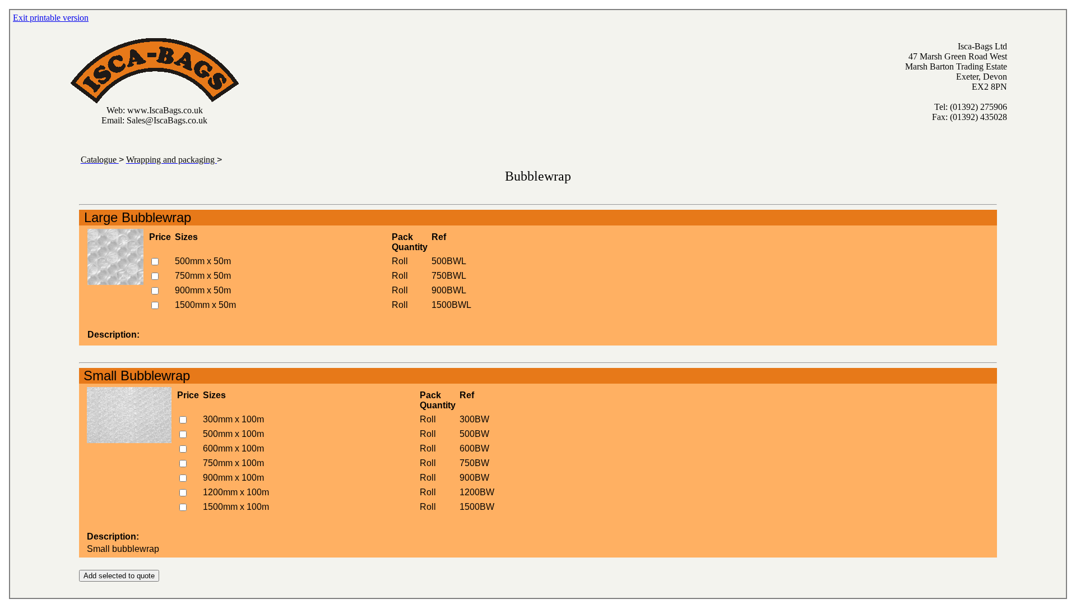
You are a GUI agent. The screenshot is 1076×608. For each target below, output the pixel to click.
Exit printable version (51, 17)
